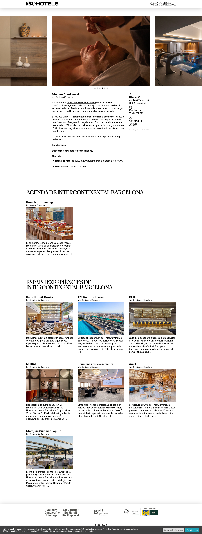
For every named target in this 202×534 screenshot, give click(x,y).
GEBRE (133, 297)
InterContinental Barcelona (62, 97)
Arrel (132, 364)
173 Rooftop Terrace (91, 297)
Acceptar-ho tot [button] (192, 530)
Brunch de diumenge (40, 202)
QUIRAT (31, 364)
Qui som (52, 510)
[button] (95, 88)
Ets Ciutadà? (70, 510)
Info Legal (52, 515)
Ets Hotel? (70, 512)
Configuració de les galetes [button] (173, 530)
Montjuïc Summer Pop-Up (43, 431)
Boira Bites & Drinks (39, 297)
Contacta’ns (52, 512)
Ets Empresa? (70, 515)
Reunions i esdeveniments (95, 364)
